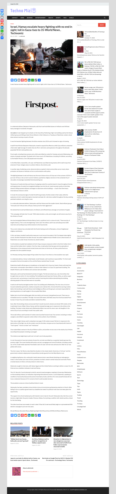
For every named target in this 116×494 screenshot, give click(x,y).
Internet (79, 337)
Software (79, 372)
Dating (79, 291)
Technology (80, 380)
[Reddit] (2, 24)
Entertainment (40, 17)
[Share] (2, 37)
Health (50, 17)
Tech (64, 17)
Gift (78, 328)
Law (78, 343)
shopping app (81, 369)
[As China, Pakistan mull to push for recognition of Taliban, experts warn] (41, 432)
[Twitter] (2, 14)
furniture (79, 317)
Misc (78, 349)
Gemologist (80, 325)
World (71, 17)
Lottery (79, 346)
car (78, 282)
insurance (80, 334)
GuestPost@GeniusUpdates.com (78, 489)
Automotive (80, 270)
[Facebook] (2, 10)
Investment (80, 340)
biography (80, 276)
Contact (15, 17)
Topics (79, 392)
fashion (79, 305)
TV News (79, 403)
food (78, 311)
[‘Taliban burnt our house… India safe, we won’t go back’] (20, 432)
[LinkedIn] (2, 27)
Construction (81, 288)
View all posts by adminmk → (31, 471)
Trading (79, 395)
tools (78, 389)
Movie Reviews (81, 351)
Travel (79, 398)
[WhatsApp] (2, 31)
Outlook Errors (81, 357)
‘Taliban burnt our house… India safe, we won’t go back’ (19, 440)
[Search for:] (91, 25)
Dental (79, 294)
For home (80, 314)
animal (79, 268)
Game (79, 320)
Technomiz (59, 489)
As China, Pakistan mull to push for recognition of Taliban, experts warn (40, 441)
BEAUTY (79, 273)
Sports (58, 17)
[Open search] (104, 18)
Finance (79, 308)
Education (80, 299)
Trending (79, 401)
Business (30, 17)
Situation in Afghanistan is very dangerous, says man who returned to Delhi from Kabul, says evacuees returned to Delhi (62, 442)
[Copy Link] (2, 34)
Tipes (78, 383)
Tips (78, 386)
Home (22, 17)
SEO (78, 366)
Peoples (79, 360)
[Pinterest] (2, 20)
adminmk (22, 36)
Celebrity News (81, 285)
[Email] (2, 17)
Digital (79, 297)
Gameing (79, 323)
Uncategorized (81, 406)
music (79, 354)
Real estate (80, 363)
